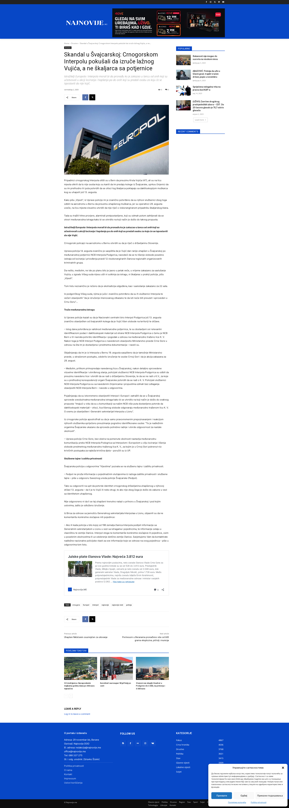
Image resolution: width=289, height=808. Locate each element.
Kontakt (68, 774)
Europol (86, 605)
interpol (95, 605)
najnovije (105, 605)
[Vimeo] (219, 2)
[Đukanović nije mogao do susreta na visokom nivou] (183, 60)
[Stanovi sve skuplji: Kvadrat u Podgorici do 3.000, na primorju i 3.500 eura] (152, 668)
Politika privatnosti (258, 802)
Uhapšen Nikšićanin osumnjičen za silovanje (85, 637)
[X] (215, 2)
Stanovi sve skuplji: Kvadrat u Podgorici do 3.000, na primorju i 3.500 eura (150, 686)
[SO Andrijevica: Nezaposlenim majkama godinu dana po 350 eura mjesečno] (80, 668)
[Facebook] (206, 2)
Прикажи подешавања (270, 795)
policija (129, 605)
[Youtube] (223, 2)
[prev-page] (66, 696)
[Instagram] (210, 2)
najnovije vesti (117, 605)
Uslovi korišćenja (73, 782)
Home (66, 43)
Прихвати (221, 795)
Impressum (70, 778)
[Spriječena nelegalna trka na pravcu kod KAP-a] (183, 90)
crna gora (76, 605)
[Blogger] (123, 743)
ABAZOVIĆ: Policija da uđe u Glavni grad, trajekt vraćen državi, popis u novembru (206, 74)
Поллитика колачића (237, 802)
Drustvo (74, 43)
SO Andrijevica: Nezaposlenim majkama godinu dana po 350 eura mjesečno (79, 686)
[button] (282, 767)
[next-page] (71, 696)
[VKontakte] (153, 743)
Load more (199, 120)
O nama (68, 770)
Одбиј (244, 795)
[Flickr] (138, 743)
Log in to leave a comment (77, 714)
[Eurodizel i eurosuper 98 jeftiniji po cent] (116, 668)
